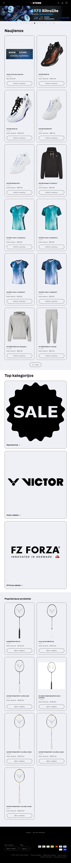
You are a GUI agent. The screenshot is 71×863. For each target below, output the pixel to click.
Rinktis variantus (19, 83)
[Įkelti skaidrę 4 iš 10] (29, 23)
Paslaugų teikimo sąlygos (49, 855)
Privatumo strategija (36, 855)
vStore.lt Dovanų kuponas (14, 74)
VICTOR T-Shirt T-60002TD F (48, 292)
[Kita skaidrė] (50, 23)
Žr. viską (35, 364)
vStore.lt (18, 855)
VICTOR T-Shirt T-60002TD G (48, 238)
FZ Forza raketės (13, 585)
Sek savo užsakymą (39, 832)
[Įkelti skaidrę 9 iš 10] (42, 23)
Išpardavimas (12, 445)
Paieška (28, 832)
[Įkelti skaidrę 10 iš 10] (45, 23)
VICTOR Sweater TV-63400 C (48, 183)
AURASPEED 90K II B (13, 641)
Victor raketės (12, 515)
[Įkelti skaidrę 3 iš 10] (26, 23)
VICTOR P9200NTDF (45, 129)
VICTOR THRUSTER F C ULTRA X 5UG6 (19, 806)
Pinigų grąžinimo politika (60, 856)
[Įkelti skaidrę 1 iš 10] (21, 23)
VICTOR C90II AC (11, 129)
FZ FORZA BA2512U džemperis (16, 346)
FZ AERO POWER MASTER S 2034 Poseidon (50, 696)
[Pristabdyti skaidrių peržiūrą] (54, 23)
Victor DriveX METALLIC (46, 641)
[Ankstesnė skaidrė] (17, 23)
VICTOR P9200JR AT (13, 183)
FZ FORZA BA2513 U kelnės (47, 346)
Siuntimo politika (62, 855)
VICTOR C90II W (44, 74)
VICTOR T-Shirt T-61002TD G (15, 238)
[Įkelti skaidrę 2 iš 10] (23, 23)
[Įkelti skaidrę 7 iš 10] (37, 23)
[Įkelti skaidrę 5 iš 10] (32, 23)
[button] (4, 3)
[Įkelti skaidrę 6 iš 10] (34, 23)
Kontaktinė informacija (46, 856)
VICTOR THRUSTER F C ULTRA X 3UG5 (19, 752)
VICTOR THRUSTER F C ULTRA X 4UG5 (51, 752)
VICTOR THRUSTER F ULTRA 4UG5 (17, 696)
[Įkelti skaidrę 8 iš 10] (40, 23)
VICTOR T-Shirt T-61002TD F (15, 292)
